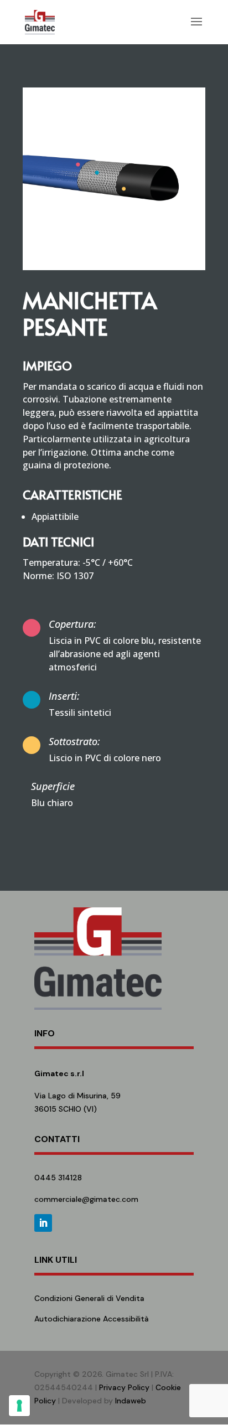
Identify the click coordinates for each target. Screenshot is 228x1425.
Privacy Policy (124, 1387)
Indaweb (130, 1401)
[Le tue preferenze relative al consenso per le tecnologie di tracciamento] (19, 1405)
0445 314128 (58, 1178)
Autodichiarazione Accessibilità (91, 1319)
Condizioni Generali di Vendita (89, 1298)
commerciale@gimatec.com (86, 1199)
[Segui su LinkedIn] (43, 1223)
